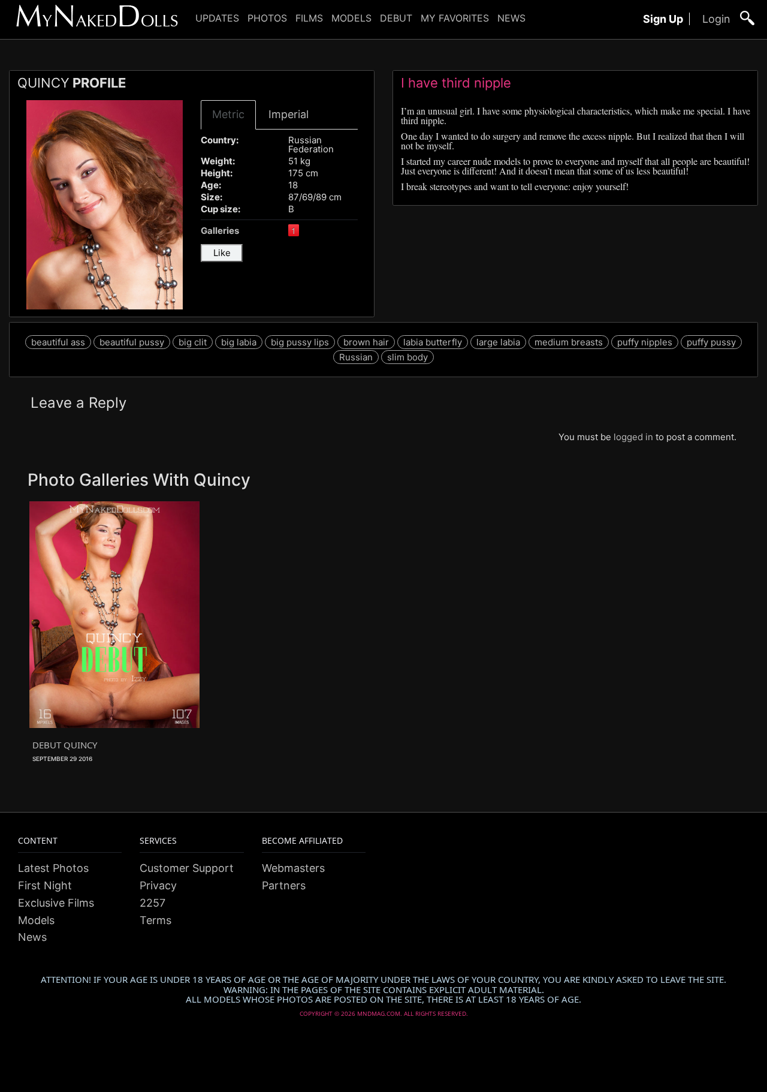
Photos (267, 18)
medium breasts (569, 342)
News (511, 18)
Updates (217, 18)
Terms (155, 920)
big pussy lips (300, 342)
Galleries (220, 230)
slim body (407, 357)
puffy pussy (711, 342)
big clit (193, 342)
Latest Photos (53, 868)
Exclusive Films (56, 903)
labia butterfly (432, 342)
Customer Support (187, 868)
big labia (238, 342)
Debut (396, 18)
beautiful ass (58, 342)
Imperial (288, 114)
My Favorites (455, 18)
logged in (633, 437)
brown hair (366, 342)
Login (716, 19)
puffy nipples (644, 342)
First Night (45, 885)
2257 (152, 903)
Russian (356, 357)
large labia (498, 342)
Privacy (158, 885)
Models (351, 18)
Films (309, 18)
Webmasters (293, 868)
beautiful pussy (131, 342)
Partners (284, 885)
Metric (228, 114)
